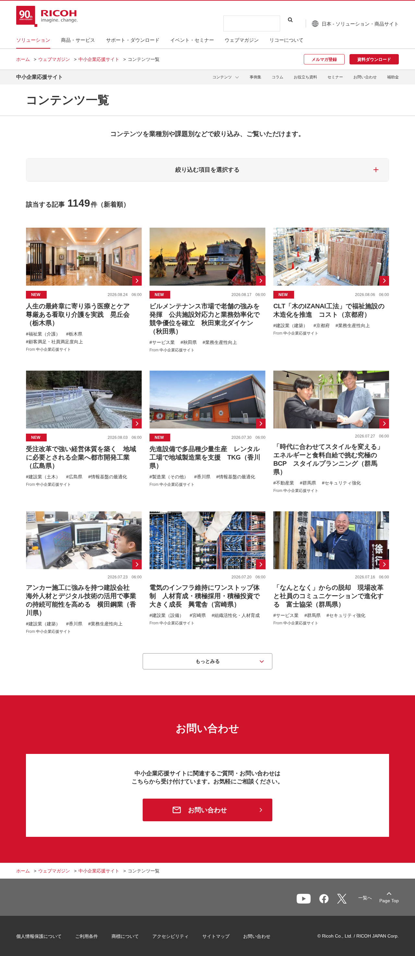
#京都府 (322, 325)
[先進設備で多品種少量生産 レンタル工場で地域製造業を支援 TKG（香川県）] (207, 431)
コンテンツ (222, 77)
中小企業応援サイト (98, 59)
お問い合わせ (365, 77)
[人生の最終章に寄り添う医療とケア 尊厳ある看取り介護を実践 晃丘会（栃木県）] (84, 290)
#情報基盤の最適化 (107, 476)
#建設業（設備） (166, 615)
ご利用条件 (86, 936)
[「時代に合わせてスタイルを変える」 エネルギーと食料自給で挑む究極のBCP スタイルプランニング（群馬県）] (331, 431)
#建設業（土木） (43, 476)
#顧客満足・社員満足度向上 (54, 341)
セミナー (335, 77)
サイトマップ (216, 936)
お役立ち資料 (305, 77)
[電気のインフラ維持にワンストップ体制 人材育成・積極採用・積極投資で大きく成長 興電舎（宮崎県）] (207, 572)
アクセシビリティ (170, 936)
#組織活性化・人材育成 (236, 615)
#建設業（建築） (290, 325)
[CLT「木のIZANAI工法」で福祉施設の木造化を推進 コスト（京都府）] (331, 290)
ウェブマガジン (54, 59)
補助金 (393, 77)
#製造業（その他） (168, 476)
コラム (277, 77)
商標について (125, 936)
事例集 (255, 77)
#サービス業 (162, 342)
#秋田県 (189, 342)
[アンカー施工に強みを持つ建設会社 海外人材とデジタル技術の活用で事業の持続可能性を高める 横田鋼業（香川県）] (84, 572)
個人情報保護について (39, 936)
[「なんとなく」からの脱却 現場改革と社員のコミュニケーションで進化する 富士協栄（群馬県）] (331, 572)
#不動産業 (283, 482)
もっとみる (208, 661)
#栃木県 (74, 333)
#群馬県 (308, 482)
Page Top (389, 900)
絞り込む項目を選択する (207, 169)
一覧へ (365, 897)
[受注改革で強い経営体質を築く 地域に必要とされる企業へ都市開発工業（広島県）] (84, 431)
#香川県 (202, 476)
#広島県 (74, 476)
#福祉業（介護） (43, 333)
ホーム (23, 59)
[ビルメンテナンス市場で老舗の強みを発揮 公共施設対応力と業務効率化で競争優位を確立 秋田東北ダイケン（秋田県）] (207, 290)
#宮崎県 (198, 615)
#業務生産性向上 (220, 342)
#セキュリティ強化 (341, 482)
